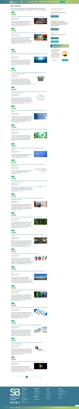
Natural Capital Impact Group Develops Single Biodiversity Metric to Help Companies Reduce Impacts (28, 73)
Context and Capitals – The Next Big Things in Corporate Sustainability (28, 361)
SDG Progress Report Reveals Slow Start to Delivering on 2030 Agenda (28, 32)
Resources (48, 1)
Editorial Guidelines (62, 391)
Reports (35, 397)
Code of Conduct (25, 402)
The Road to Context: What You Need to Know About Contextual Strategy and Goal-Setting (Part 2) (28, 92)
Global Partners (37, 391)
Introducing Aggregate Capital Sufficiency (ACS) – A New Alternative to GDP (28, 271)
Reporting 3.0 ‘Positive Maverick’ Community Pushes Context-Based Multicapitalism (27, 165)
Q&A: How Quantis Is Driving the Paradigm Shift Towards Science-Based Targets (28, 111)
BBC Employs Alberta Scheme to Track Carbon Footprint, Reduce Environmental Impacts (27, 343)
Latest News (24, 390)
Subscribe (62, 1)
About (58, 1)
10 (34, 376)
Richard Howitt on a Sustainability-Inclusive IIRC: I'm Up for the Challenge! (29, 307)
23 (40, 376)
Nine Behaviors (37, 399)
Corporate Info (61, 390)
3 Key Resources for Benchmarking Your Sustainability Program (26, 325)
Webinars (23, 401)
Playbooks (48, 396)
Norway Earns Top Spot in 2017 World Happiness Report (24, 253)
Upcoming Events (25, 399)
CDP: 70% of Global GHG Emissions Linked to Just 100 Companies (27, 16)
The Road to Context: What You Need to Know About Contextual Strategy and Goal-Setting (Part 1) (28, 181)
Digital (54, 1)
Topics (23, 391)
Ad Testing (48, 395)
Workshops (48, 393)
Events (36, 1)
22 (38, 376)
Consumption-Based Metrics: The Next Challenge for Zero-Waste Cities (28, 289)
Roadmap (48, 391)
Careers (60, 396)
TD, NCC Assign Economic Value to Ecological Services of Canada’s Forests (27, 235)
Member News (37, 393)
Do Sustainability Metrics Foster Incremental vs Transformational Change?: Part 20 (29, 130)
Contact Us (61, 398)
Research (48, 398)
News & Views (30, 1)
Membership (42, 1)
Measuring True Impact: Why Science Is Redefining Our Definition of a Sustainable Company (28, 199)
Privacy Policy (18, 407)
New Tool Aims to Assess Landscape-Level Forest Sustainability (26, 217)
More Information (54, 16)
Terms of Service (12, 407)
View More (28, 25)
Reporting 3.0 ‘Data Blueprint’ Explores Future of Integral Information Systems (27, 149)
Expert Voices (24, 393)
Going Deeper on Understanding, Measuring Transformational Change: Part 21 (29, 54)
